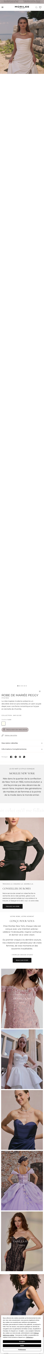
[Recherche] (36, 7)
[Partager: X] (16, 757)
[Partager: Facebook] (11, 757)
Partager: (5, 756)
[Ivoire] (3, 723)
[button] (29, 1337)
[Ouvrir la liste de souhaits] (40, 8)
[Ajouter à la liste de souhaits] (22, 691)
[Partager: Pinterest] (20, 757)
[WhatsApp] (24, 757)
